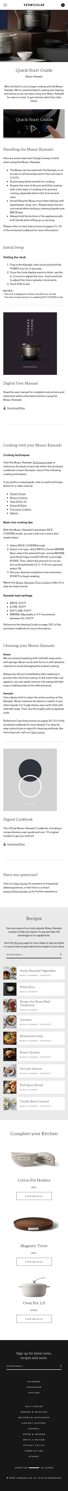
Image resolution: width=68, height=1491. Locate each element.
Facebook (34, 1381)
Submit (59, 954)
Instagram (34, 1386)
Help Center (38, 732)
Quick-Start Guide (34, 120)
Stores (34, 1456)
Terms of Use (34, 1450)
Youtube (34, 1392)
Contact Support (34, 1422)
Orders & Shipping (34, 1411)
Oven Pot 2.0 (34, 1303)
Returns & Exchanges (34, 1417)
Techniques (39, 462)
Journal (34, 1428)
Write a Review (34, 1439)
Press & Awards (34, 1434)
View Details (34, 1196)
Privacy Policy (34, 1445)
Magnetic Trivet (34, 1246)
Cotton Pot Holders (34, 1180)
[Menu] (5, 5)
